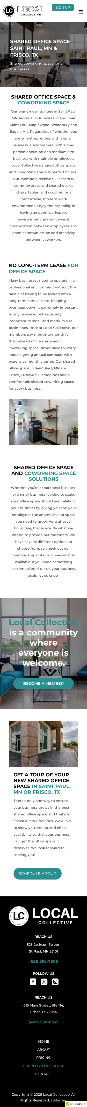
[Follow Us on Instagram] (54, 983)
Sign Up (63, 7)
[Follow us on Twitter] (43, 983)
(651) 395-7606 (43, 961)
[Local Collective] (23, 10)
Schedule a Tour (38, 873)
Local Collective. (56, 1094)
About (43, 1049)
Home (43, 1041)
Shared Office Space (43, 1066)
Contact (43, 1074)
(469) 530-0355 (43, 1022)
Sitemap (60, 1100)
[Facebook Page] (32, 983)
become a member (43, 683)
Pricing (43, 1057)
